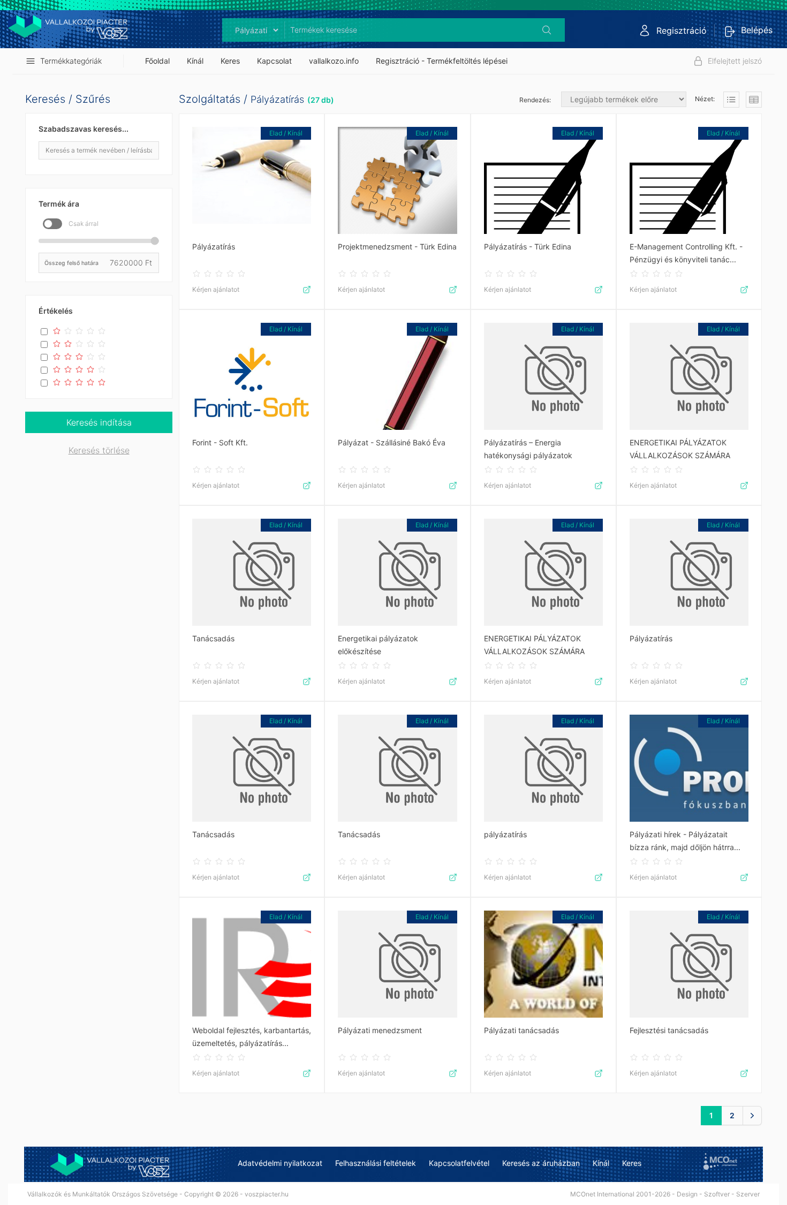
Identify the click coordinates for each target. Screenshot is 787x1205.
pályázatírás (505, 834)
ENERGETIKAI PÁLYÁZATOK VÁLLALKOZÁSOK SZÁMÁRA (680, 449)
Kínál (195, 60)
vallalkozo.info (334, 60)
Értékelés (56, 310)
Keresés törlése (99, 450)
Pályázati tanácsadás (521, 1030)
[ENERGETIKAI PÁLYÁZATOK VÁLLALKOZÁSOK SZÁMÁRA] (689, 376)
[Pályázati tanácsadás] (543, 964)
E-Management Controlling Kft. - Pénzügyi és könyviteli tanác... (686, 253)
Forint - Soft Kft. (220, 442)
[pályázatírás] (543, 768)
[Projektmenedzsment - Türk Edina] (397, 180)
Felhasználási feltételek (375, 1163)
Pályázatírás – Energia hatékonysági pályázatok (528, 449)
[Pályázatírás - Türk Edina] (543, 180)
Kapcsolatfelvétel (459, 1163)
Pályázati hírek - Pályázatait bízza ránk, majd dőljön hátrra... (685, 841)
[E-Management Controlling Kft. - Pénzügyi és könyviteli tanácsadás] (689, 180)
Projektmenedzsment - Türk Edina (397, 246)
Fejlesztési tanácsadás (669, 1030)
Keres (230, 60)
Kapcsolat (274, 60)
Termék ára (59, 203)
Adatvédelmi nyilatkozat (280, 1163)
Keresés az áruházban (541, 1163)
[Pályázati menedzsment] (397, 964)
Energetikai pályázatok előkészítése (378, 645)
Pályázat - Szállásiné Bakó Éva (391, 442)
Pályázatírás (277, 99)
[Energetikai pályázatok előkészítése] (397, 572)
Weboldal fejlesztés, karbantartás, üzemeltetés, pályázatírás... (251, 1037)
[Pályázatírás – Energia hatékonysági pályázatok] (543, 376)
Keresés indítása (99, 422)
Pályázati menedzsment (380, 1030)
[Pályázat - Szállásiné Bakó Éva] (397, 376)
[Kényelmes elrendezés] (754, 100)
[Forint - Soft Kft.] (251, 376)
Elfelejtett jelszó (735, 60)
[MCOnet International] (720, 1161)
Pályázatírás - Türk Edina (527, 246)
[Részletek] (731, 100)
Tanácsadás (213, 638)
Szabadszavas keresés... (83, 128)
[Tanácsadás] (251, 572)
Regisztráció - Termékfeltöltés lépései (442, 60)
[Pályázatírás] (251, 180)
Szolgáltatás (209, 99)
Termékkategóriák (71, 60)
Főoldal (157, 60)
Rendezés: (536, 100)
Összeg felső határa (71, 262)
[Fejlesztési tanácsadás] (689, 964)
